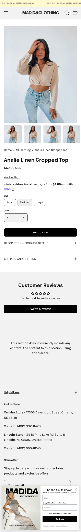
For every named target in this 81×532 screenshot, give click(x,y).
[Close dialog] (75, 489)
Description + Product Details (26, 243)
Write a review (40, 309)
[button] (66, 13)
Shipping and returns (20, 259)
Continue (59, 519)
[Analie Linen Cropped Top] (13, 134)
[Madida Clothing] (40, 12)
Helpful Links (11, 392)
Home (8, 150)
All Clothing (23, 150)
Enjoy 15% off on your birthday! (54, 503)
